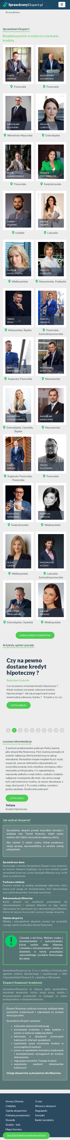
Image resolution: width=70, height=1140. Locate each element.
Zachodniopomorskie (51, 333)
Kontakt (40, 1115)
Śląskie (28, 330)
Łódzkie (19, 232)
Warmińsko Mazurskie (19, 135)
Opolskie (27, 427)
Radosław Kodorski (18, 680)
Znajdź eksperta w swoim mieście (26, 1135)
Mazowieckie (46, 281)
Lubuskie (52, 232)
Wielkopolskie (20, 281)
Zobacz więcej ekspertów (35, 635)
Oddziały (11, 1106)
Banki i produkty (44, 1120)
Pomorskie (20, 86)
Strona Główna (14, 1101)
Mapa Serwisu (14, 1129)
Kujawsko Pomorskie (20, 378)
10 (62, 730)
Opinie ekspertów (16, 1110)
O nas (38, 1101)
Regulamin (41, 1110)
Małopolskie (15, 330)
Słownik (10, 1120)
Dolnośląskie (52, 135)
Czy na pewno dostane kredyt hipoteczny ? (26, 666)
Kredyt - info (13, 1124)
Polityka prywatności (18, 1115)
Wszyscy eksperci (45, 1106)
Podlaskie (60, 281)
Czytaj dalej (17, 798)
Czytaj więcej (19, 705)
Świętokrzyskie (52, 184)
